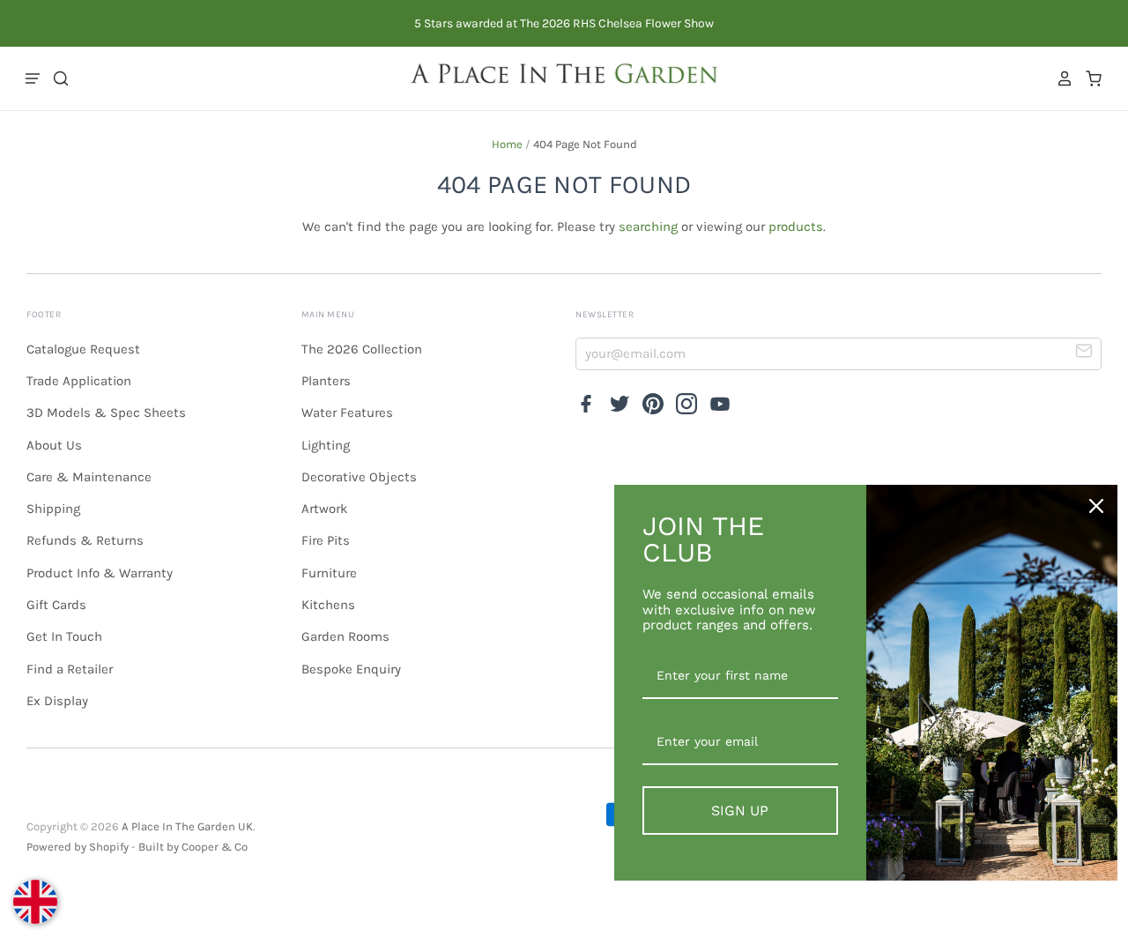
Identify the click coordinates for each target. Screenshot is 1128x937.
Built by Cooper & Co (193, 846)
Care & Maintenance (89, 477)
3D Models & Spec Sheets (106, 412)
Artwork (324, 509)
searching (648, 226)
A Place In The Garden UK (187, 826)
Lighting (325, 445)
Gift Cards (56, 605)
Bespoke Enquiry (351, 669)
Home (507, 144)
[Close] (1096, 506)
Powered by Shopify (77, 846)
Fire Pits (325, 540)
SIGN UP (739, 810)
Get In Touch (64, 636)
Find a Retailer (69, 669)
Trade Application (78, 381)
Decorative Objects (359, 477)
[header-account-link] (1060, 78)
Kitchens (328, 605)
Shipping (53, 509)
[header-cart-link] (1088, 78)
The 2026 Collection (361, 349)
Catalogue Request (83, 349)
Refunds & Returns (85, 540)
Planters (326, 381)
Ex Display (57, 701)
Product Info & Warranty (99, 573)
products (795, 226)
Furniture (329, 573)
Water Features (347, 412)
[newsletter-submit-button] (1084, 353)
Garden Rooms (345, 636)
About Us (54, 445)
